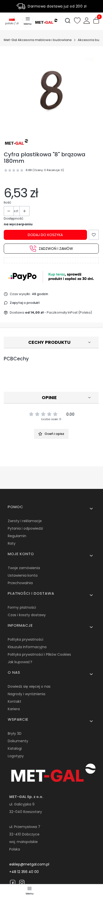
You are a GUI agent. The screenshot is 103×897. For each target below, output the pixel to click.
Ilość (7, 202)
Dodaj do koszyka (45, 234)
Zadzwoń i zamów (56, 248)
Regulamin (17, 535)
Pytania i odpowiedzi (25, 528)
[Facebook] (12, 882)
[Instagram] (21, 882)
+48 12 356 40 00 (24, 871)
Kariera (14, 708)
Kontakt (14, 701)
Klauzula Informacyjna (27, 646)
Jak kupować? (20, 661)
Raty (12, 543)
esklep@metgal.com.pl (29, 864)
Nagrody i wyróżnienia (26, 693)
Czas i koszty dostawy (27, 614)
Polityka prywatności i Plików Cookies (39, 654)
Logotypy (16, 755)
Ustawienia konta (23, 575)
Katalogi (15, 748)
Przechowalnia (20, 582)
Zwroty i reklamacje (25, 520)
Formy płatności (22, 607)
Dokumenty (18, 740)
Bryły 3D (15, 733)
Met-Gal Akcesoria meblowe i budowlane (38, 40)
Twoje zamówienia (24, 567)
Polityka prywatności (25, 639)
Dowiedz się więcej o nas (29, 686)
